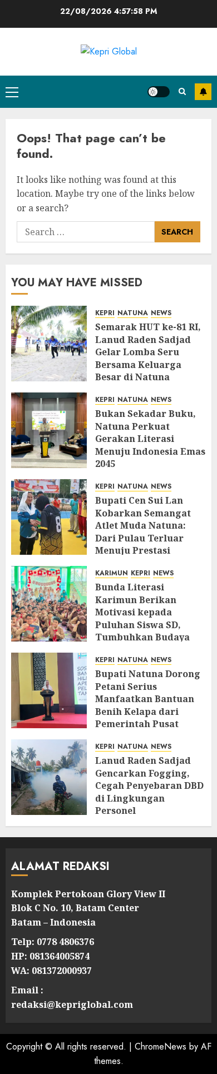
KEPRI (105, 313)
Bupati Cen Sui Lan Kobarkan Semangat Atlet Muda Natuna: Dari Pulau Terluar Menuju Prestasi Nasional (143, 531)
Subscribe (203, 91)
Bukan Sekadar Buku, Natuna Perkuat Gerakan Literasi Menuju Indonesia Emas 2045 (150, 438)
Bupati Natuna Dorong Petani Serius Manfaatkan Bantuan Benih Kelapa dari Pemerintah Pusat (147, 699)
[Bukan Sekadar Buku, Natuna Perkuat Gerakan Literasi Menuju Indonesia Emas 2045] (49, 430)
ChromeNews (160, 1046)
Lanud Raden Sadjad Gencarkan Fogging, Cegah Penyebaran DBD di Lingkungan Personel (149, 785)
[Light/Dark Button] (158, 91)
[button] (12, 92)
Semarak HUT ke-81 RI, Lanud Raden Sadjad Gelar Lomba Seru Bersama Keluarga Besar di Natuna (148, 352)
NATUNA (132, 313)
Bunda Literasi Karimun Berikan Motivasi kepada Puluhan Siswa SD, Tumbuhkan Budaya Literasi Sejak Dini (142, 618)
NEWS (161, 313)
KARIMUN (111, 573)
